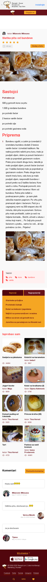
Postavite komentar (35, 471)
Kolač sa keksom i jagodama (18, 309)
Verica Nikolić (29, 515)
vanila (11, 280)
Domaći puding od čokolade (12, 409)
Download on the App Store (17, 559)
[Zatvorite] (1, 4)
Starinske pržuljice (14, 300)
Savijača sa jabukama (12, 351)
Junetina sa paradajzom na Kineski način (23, 322)
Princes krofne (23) (34, 409)
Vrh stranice (22, 553)
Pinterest (36, 573)
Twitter (14, 573)
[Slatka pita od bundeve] (25, 246)
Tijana (15, 537)
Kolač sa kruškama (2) (34, 379)
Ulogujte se (30, 12)
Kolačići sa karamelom (34, 351)
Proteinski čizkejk (14, 305)
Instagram (28, 573)
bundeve (31, 277)
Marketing (11, 567)
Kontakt (18, 567)
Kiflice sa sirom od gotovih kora (20, 318)
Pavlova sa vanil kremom (34, 441)
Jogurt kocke (12, 379)
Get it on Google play (31, 559)
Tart (12, 441)
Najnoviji (12, 293)
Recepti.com (4, 566)
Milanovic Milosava (21, 33)
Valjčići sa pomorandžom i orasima (21, 313)
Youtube (20, 573)
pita (10, 277)
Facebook (7, 573)
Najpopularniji (34, 293)
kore (20, 277)
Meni (23, 579)
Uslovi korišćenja (33, 565)
